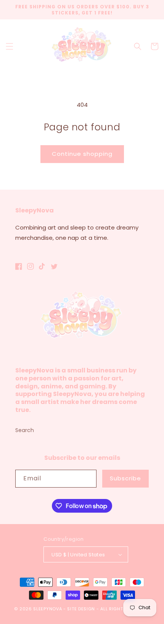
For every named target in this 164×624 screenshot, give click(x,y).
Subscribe (125, 478)
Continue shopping (82, 154)
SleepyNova (47, 609)
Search (24, 430)
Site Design (81, 609)
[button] (9, 46)
